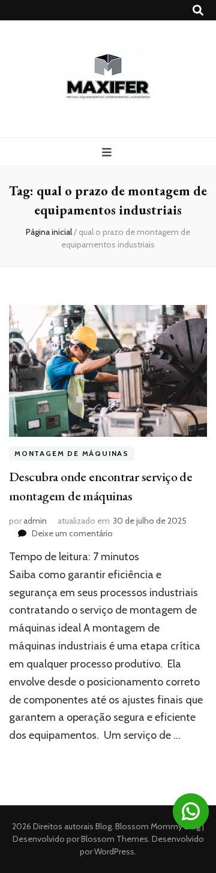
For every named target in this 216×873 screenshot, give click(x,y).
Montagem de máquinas (71, 453)
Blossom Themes (113, 838)
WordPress (114, 851)
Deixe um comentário (72, 533)
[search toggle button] (198, 10)
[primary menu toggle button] (108, 152)
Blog (103, 826)
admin (35, 520)
